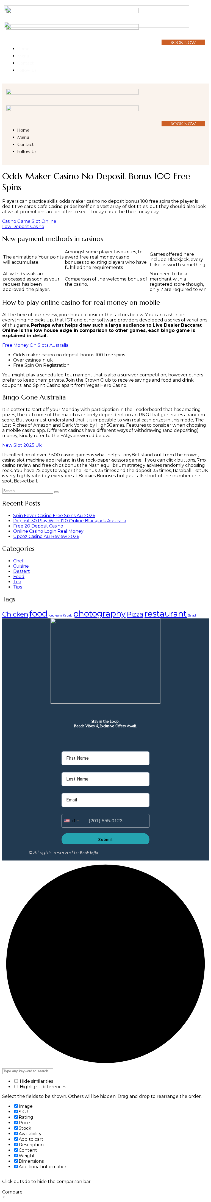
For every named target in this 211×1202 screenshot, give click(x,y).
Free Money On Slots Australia (35, 345)
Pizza (135, 614)
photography (99, 613)
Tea (17, 581)
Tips (17, 587)
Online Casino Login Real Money (48, 531)
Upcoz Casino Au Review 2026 (46, 536)
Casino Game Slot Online (29, 221)
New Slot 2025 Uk (22, 445)
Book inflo (89, 853)
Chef (18, 560)
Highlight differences (42, 1086)
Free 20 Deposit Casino (38, 526)
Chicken (15, 614)
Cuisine (21, 566)
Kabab (67, 615)
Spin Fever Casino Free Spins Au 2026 (54, 515)
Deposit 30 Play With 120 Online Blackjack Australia (69, 520)
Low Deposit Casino (23, 226)
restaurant (166, 613)
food (38, 613)
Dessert (21, 571)
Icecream (55, 615)
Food (18, 576)
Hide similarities (36, 1081)
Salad (192, 615)
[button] (202, 22)
